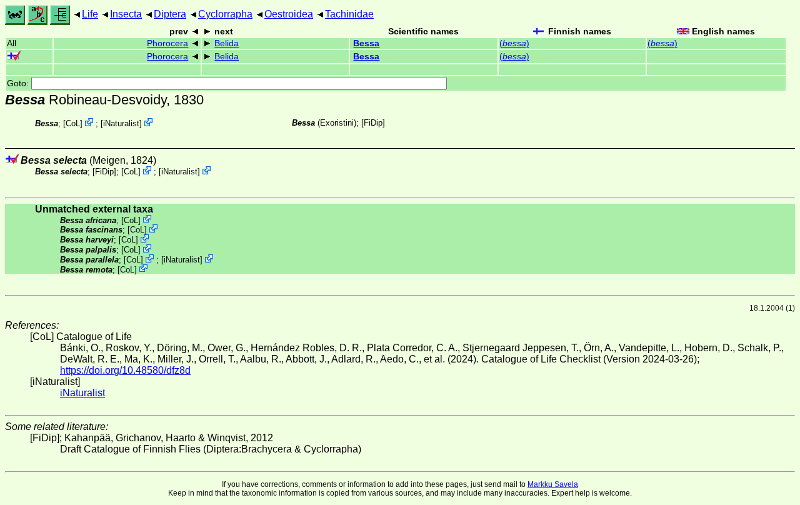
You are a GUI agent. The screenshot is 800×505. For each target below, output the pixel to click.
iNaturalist (121, 123)
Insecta (126, 14)
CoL (73, 123)
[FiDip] (373, 123)
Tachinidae (349, 14)
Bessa (366, 43)
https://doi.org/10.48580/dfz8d (125, 370)
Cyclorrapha (225, 14)
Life (90, 14)
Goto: (19, 83)
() (514, 43)
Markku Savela (553, 484)
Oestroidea (288, 14)
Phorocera (167, 43)
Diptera (170, 14)
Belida (226, 43)
